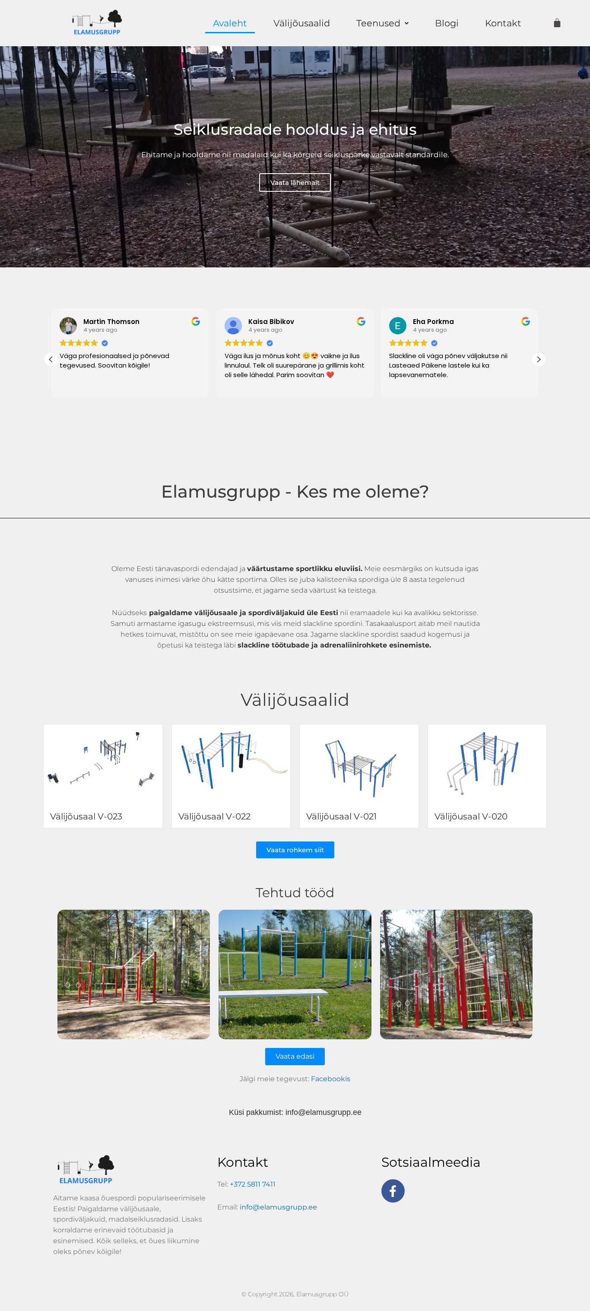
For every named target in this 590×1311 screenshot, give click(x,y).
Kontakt (503, 23)
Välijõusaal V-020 (471, 816)
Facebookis (330, 1079)
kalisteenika (337, 579)
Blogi (447, 23)
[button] (382, 23)
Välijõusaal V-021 (341, 816)
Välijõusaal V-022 (214, 816)
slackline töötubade (273, 645)
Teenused (378, 23)
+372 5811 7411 (253, 1184)
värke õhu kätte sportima (224, 579)
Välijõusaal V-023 (86, 816)
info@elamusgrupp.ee (323, 1112)
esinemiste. (411, 645)
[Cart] (557, 23)
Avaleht (230, 23)
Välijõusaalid (301, 23)
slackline (354, 634)
